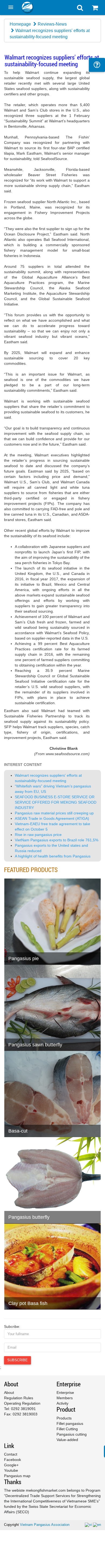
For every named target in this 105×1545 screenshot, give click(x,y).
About (9, 1392)
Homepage (20, 24)
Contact (10, 1454)
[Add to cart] (11, 947)
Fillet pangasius (70, 1423)
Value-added (67, 1440)
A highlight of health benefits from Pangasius (52, 856)
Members (65, 1398)
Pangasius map (17, 1476)
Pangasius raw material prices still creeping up (54, 813)
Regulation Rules (18, 1398)
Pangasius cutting (72, 1434)
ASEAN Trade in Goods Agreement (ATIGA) (52, 818)
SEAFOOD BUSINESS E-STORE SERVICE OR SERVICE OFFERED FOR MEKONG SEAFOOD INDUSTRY (55, 802)
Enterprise (65, 1392)
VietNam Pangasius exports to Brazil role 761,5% (56, 840)
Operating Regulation (22, 1403)
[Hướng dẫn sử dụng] (97, 65)
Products (64, 1418)
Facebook (12, 1459)
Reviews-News (52, 24)
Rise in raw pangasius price (38, 834)
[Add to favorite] (24, 947)
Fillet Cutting (67, 1429)
